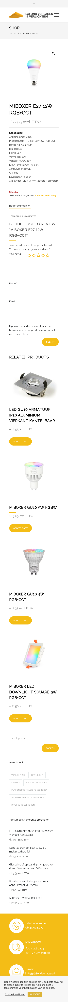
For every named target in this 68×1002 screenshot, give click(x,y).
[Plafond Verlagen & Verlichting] (31, 15)
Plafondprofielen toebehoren (29, 790)
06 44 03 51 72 (34, 927)
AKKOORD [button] (35, 994)
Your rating (15, 254)
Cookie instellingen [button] (15, 994)
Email (13, 301)
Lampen (39, 195)
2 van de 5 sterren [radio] (34, 255)
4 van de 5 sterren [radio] (43, 255)
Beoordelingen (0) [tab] (20, 205)
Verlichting (50, 195)
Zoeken (50, 748)
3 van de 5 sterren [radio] (38, 255)
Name (13, 283)
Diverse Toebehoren (23, 805)
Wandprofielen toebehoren (27, 797)
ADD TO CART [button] (20, 718)
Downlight (37, 775)
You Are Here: (16, 33)
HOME (26, 33)
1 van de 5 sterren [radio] (29, 255)
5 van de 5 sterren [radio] (48, 255)
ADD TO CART (20, 441)
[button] (53, 54)
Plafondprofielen (36, 782)
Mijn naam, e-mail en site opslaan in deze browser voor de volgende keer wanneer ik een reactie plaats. (32, 330)
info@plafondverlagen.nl (40, 973)
